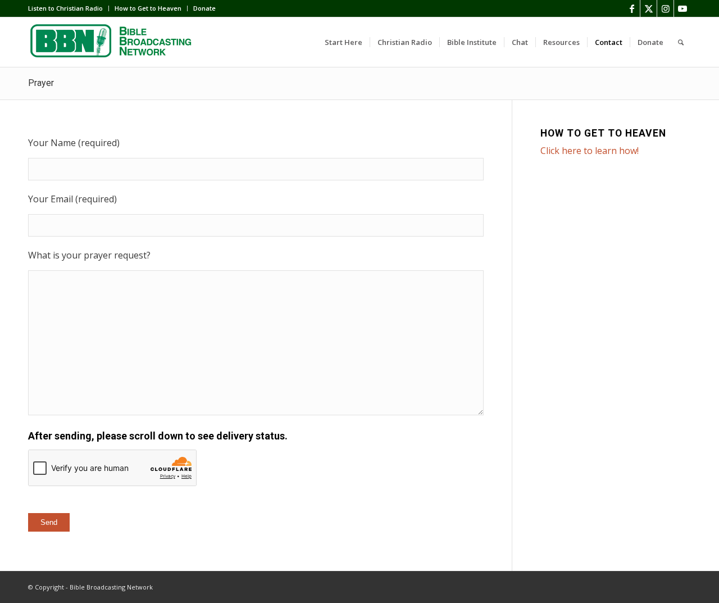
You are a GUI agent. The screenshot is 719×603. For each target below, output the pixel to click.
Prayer (41, 83)
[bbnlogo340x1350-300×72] (112, 42)
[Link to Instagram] (665, 8)
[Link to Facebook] (632, 8)
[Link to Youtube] (682, 8)
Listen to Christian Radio (65, 8)
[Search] (681, 42)
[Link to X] (648, 8)
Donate (204, 8)
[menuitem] (68, 8)
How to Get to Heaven (148, 8)
